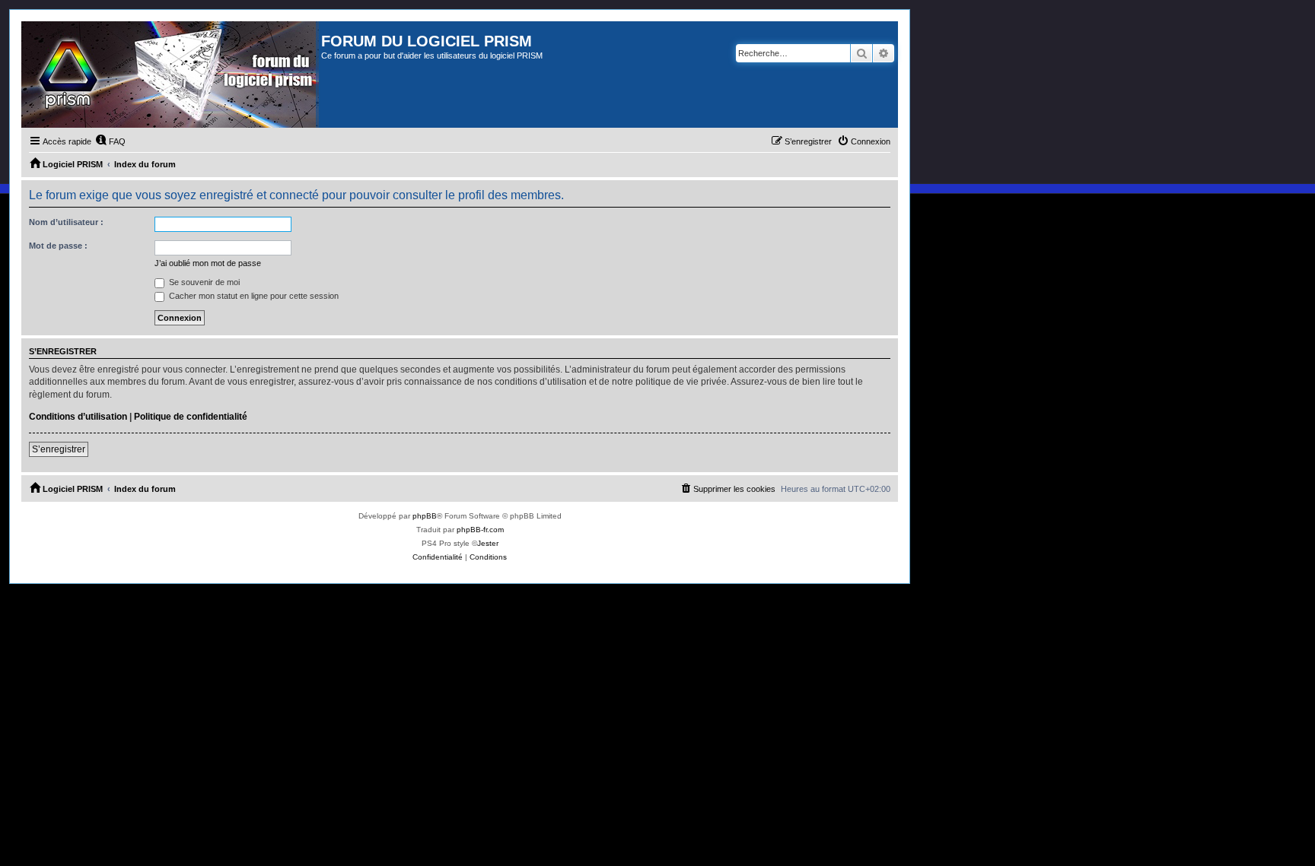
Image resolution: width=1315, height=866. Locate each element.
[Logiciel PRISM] (171, 74)
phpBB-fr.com (480, 529)
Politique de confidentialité (190, 416)
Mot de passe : (58, 245)
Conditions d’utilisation (78, 416)
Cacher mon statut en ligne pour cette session (253, 295)
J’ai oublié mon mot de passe (207, 263)
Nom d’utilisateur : (66, 222)
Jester (487, 543)
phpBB (424, 516)
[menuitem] (110, 141)
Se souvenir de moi (203, 282)
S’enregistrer (58, 449)
